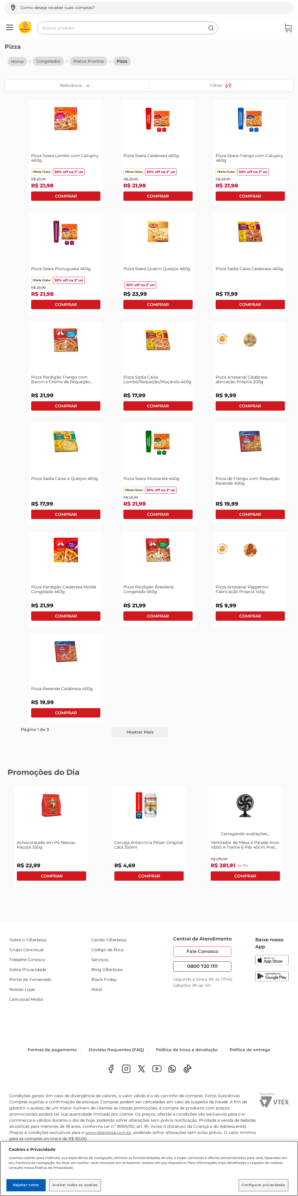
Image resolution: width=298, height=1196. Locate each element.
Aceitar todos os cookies (75, 1185)
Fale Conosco (202, 951)
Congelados (48, 61)
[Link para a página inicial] (17, 61)
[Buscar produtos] (211, 28)
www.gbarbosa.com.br (108, 1132)
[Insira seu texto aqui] (172, 1069)
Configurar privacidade (263, 1185)
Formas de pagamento (52, 1049)
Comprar (65, 196)
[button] (52, 7)
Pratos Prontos (88, 61)
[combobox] (127, 28)
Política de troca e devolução (187, 1049)
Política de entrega (250, 1049)
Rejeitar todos (26, 1185)
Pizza (122, 61)
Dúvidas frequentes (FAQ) (116, 1049)
